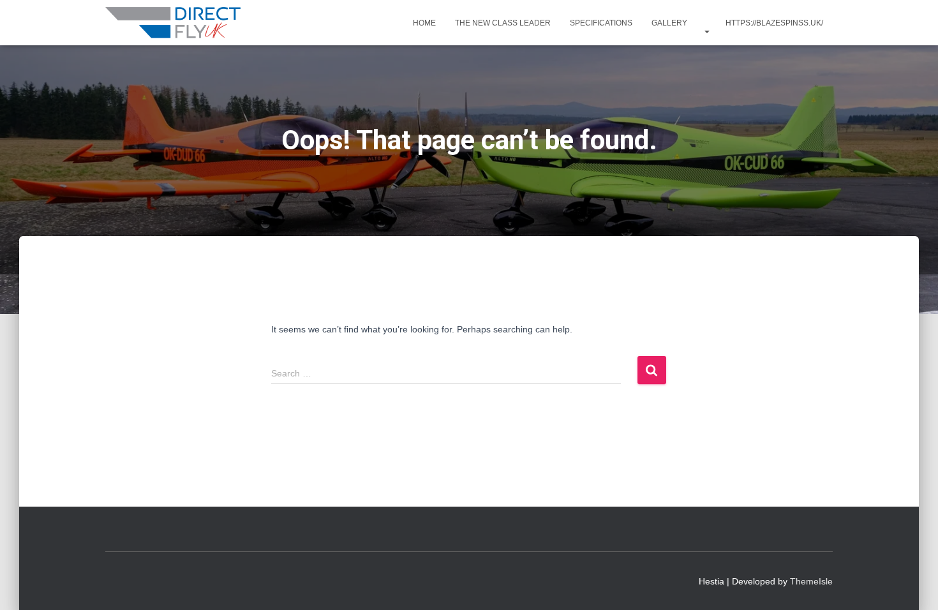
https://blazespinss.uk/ (774, 23)
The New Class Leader (503, 23)
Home (424, 23)
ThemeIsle (811, 581)
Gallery (669, 23)
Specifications (601, 23)
